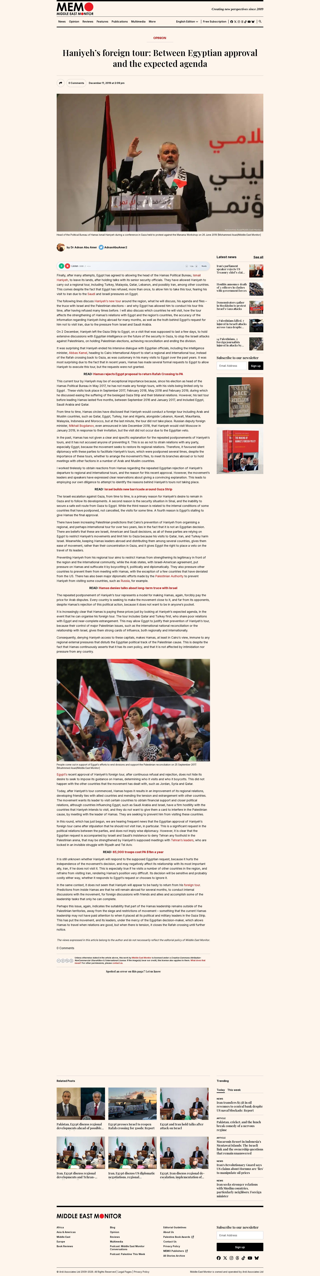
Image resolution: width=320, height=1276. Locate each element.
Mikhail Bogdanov (81, 425)
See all (258, 257)
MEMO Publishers (173, 1250)
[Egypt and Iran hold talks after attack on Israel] (184, 1104)
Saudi (91, 294)
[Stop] (67, 266)
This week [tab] (234, 1090)
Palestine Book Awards (176, 1236)
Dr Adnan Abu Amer (84, 247)
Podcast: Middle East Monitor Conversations (127, 1248)
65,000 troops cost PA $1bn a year (138, 852)
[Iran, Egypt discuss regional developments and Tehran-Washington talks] (81, 1153)
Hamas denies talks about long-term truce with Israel (138, 588)
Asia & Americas (66, 1232)
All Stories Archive (174, 1255)
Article (221, 1118)
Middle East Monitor (142, 957)
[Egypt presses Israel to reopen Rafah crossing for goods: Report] (132, 1104)
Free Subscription (214, 21)
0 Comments (76, 83)
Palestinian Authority (169, 576)
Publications (120, 21)
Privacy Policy (171, 1246)
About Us (168, 1232)
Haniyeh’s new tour (107, 301)
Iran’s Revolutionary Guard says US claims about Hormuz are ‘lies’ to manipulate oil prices (240, 1169)
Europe (61, 1241)
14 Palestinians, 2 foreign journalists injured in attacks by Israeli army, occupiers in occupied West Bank (231, 342)
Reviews (87, 21)
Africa (60, 1227)
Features (102, 21)
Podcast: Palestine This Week (127, 1254)
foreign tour (192, 885)
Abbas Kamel (78, 353)
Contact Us (169, 1241)
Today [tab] (221, 1090)
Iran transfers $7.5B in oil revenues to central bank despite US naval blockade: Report (240, 1106)
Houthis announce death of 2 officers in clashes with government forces (232, 287)
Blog (112, 1227)
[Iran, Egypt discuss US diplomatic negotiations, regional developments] (132, 1153)
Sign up (256, 366)
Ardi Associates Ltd (252, 1271)
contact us (117, 963)
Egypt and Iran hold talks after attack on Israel (182, 1126)
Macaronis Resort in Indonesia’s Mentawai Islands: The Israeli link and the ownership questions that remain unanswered (240, 1147)
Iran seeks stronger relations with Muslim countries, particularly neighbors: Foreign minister (239, 1190)
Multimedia (138, 21)
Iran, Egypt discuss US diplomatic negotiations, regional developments (131, 1175)
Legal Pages (125, 1271)
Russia (125, 581)
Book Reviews (65, 1246)
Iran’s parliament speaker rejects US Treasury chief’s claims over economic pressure (231, 269)
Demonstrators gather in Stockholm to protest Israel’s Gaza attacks (231, 306)
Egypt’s (62, 774)
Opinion (74, 21)
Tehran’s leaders (182, 840)
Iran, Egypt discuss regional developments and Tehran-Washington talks (76, 1175)
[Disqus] (133, 1019)
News (62, 21)
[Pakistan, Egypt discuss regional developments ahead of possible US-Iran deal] (81, 1104)
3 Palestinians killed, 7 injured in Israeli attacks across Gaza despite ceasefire (232, 324)
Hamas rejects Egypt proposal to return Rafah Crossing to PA (138, 374)
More (152, 21)
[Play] (61, 266)
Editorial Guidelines (174, 1227)
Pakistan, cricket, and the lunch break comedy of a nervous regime (239, 1126)
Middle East (63, 1236)
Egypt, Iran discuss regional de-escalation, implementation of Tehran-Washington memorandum (182, 1175)
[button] (133, 710)
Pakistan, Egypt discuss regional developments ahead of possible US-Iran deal (79, 1126)
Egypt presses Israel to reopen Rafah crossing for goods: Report (131, 1126)
